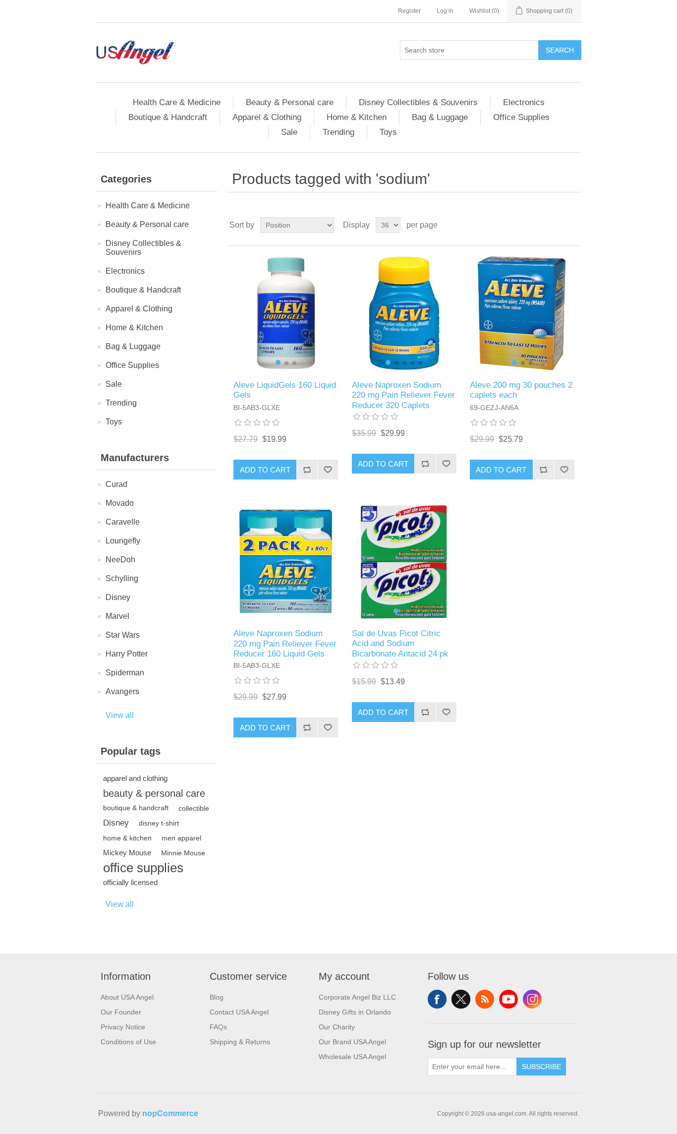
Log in (445, 10)
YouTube (508, 999)
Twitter (460, 999)
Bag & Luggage (440, 117)
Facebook (437, 999)
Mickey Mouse (127, 852)
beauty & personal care (154, 793)
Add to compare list (306, 469)
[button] (278, 362)
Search (560, 50)
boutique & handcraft (136, 808)
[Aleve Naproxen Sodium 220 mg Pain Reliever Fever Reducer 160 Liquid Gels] (285, 561)
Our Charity (337, 1027)
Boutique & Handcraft (167, 117)
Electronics (524, 102)
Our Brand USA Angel (352, 1042)
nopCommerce (170, 1113)
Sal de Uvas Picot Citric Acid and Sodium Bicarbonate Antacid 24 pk (400, 643)
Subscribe (541, 1067)
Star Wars (123, 635)
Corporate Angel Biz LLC (357, 997)
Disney (118, 597)
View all (120, 715)
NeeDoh (120, 559)
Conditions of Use (128, 1042)
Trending (338, 132)
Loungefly (123, 541)
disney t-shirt (159, 823)
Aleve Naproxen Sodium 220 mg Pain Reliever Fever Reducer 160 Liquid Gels (285, 643)
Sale (289, 132)
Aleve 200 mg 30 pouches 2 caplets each (521, 390)
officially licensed (130, 882)
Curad (116, 484)
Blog (217, 997)
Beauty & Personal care (290, 102)
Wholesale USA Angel (352, 1057)
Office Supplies (521, 117)
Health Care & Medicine (177, 102)
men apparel (181, 838)
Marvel (117, 616)
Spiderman (125, 672)
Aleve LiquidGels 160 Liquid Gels (284, 390)
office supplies (143, 868)
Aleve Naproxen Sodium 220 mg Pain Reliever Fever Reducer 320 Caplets (403, 395)
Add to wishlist (327, 469)
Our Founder (121, 1012)
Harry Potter (127, 654)
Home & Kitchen (357, 117)
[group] (285, 313)
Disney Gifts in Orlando (355, 1012)
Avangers (122, 691)
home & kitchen (127, 838)
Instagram (532, 999)
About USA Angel (127, 997)
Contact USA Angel (239, 1012)
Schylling (122, 578)
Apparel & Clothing (266, 117)
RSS (484, 999)
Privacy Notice (123, 1027)
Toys (388, 132)
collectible (193, 808)
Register (409, 10)
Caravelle (123, 522)
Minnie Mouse (183, 853)
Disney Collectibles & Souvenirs (418, 102)
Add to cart (265, 470)
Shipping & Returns (240, 1042)
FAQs (218, 1027)
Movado (120, 503)
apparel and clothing (135, 778)
